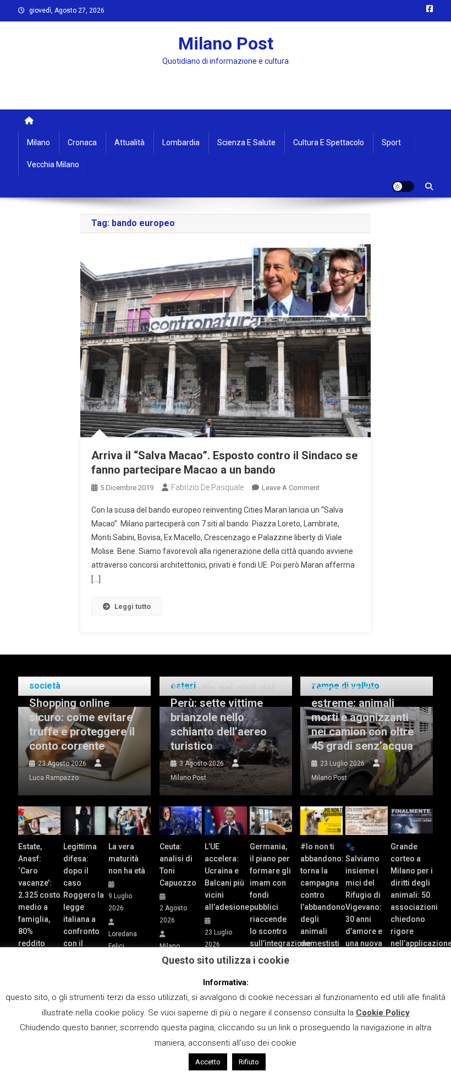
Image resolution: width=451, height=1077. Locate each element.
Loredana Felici (122, 940)
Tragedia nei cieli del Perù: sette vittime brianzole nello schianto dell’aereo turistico (222, 717)
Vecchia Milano (53, 164)
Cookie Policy (383, 1013)
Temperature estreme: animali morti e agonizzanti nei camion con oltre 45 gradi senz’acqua (362, 717)
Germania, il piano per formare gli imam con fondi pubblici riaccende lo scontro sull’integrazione (271, 895)
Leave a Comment (291, 487)
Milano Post (225, 43)
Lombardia (181, 142)
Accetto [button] (208, 1062)
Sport (391, 142)
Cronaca (82, 142)
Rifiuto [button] (249, 1062)
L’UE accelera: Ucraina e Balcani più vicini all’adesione (226, 876)
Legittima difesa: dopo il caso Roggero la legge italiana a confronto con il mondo (83, 901)
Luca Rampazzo (54, 778)
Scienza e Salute (246, 142)
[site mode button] (403, 186)
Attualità (129, 142)
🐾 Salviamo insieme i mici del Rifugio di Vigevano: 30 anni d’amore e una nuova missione (363, 901)
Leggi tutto (132, 606)
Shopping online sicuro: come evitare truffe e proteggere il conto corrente (82, 724)
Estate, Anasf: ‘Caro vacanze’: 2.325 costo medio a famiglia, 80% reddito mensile (39, 901)
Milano (38, 142)
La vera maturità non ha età (126, 858)
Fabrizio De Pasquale (207, 487)
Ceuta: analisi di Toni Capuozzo (178, 864)
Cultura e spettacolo (328, 142)
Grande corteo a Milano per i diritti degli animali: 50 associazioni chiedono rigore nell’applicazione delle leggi (412, 901)
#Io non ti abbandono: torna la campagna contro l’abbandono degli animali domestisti (321, 895)
